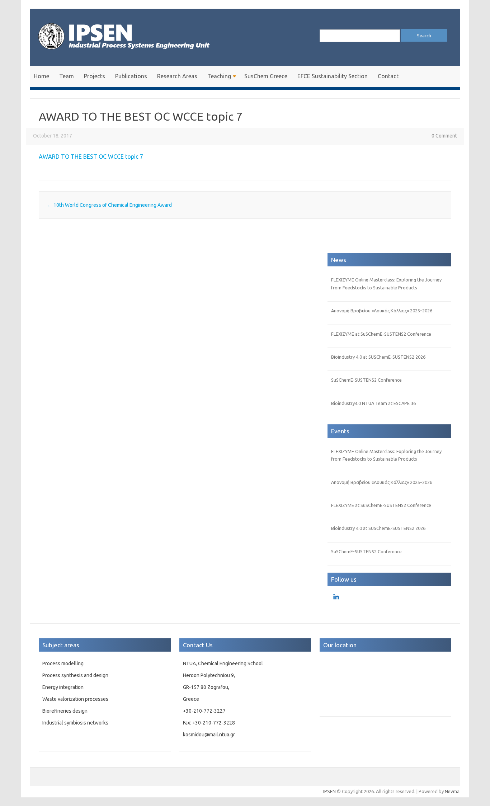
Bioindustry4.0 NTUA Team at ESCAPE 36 (373, 403)
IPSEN (329, 791)
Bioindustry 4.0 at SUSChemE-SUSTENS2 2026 (378, 356)
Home (41, 76)
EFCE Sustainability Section (332, 76)
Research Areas (177, 76)
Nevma (452, 791)
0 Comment (444, 136)
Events (340, 431)
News (338, 259)
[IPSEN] (130, 53)
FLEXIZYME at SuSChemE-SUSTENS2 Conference (381, 333)
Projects (94, 76)
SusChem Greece (265, 76)
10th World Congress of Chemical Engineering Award (109, 205)
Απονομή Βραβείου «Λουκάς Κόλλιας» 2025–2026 (381, 310)
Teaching (219, 76)
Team (66, 76)
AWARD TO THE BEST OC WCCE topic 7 (91, 156)
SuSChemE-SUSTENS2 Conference (366, 379)
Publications (131, 76)
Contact (388, 76)
